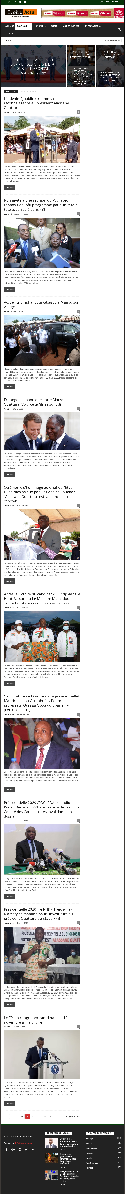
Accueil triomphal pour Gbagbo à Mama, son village (41, 304)
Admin (24, 73)
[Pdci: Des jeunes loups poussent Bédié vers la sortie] (81, 55)
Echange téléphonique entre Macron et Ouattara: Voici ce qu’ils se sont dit (37, 402)
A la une (9, 26)
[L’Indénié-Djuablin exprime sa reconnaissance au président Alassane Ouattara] (42, 139)
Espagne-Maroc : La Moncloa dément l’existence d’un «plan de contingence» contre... (69, 1176)
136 (44, 1116)
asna (6, 214)
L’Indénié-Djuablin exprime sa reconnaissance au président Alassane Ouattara (36, 103)
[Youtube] (25, 2)
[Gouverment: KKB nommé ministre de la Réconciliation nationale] (110, 76)
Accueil (23, 92)
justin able (9, 505)
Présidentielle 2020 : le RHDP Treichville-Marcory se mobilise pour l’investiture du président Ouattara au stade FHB (38, 914)
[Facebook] (5, 2)
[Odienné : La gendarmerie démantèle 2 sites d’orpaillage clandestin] (51, 1158)
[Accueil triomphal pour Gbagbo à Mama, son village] (42, 340)
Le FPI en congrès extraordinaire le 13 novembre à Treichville (36, 1020)
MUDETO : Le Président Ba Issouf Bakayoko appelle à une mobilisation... (69, 1143)
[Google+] (10, 2)
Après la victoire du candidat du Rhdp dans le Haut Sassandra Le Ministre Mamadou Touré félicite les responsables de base (42, 598)
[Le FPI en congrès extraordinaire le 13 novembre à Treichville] (42, 1054)
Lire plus (10, 187)
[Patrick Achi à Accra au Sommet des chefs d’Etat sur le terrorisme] (33, 66)
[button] (119, 29)
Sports (9, 33)
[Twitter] (20, 2)
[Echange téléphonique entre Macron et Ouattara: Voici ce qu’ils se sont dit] (42, 431)
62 (33, 1116)
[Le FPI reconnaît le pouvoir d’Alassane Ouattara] (110, 55)
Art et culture (71, 26)
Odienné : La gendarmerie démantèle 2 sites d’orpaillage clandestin (68, 1159)
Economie (38, 26)
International (93, 26)
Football (89, 1168)
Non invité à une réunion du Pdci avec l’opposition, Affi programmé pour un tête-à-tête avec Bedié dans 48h (41, 205)
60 (22, 1116)
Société (53, 26)
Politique (22, 26)
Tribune (8, 40)
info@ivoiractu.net (23, 1143)
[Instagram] (15, 2)
